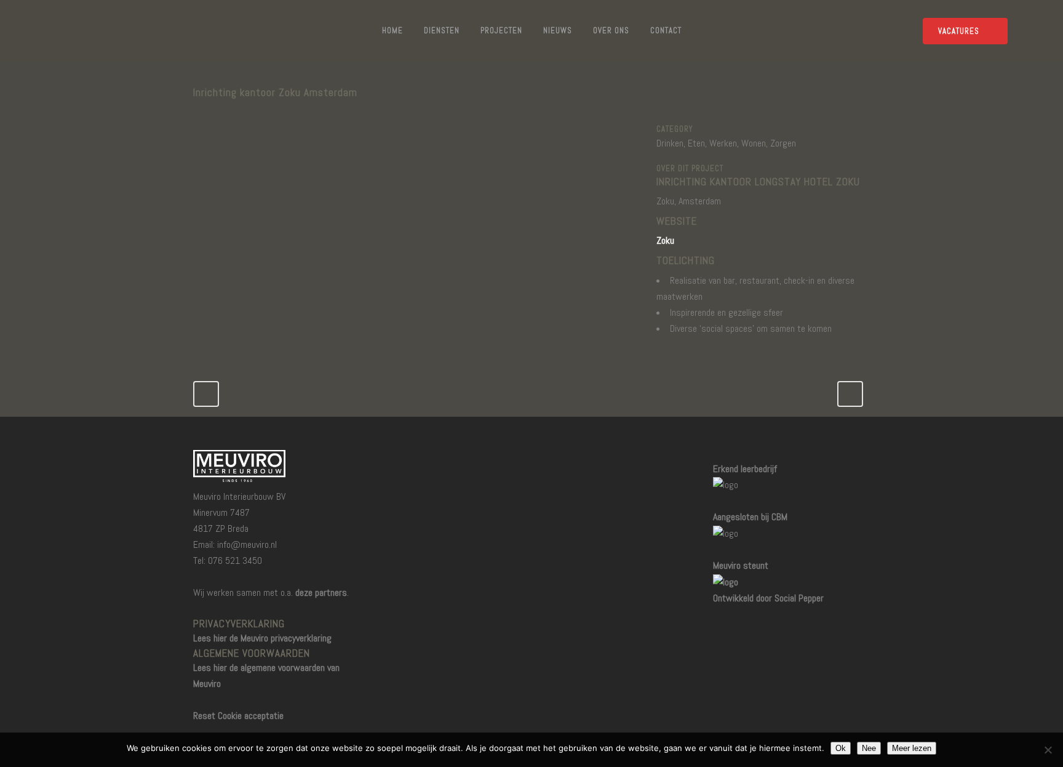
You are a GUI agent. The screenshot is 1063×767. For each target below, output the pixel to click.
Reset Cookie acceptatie (238, 715)
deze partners (321, 592)
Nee (869, 748)
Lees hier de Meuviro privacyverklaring (262, 638)
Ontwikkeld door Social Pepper (768, 598)
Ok (840, 748)
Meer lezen (911, 748)
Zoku (665, 240)
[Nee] (1047, 750)
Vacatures (958, 31)
